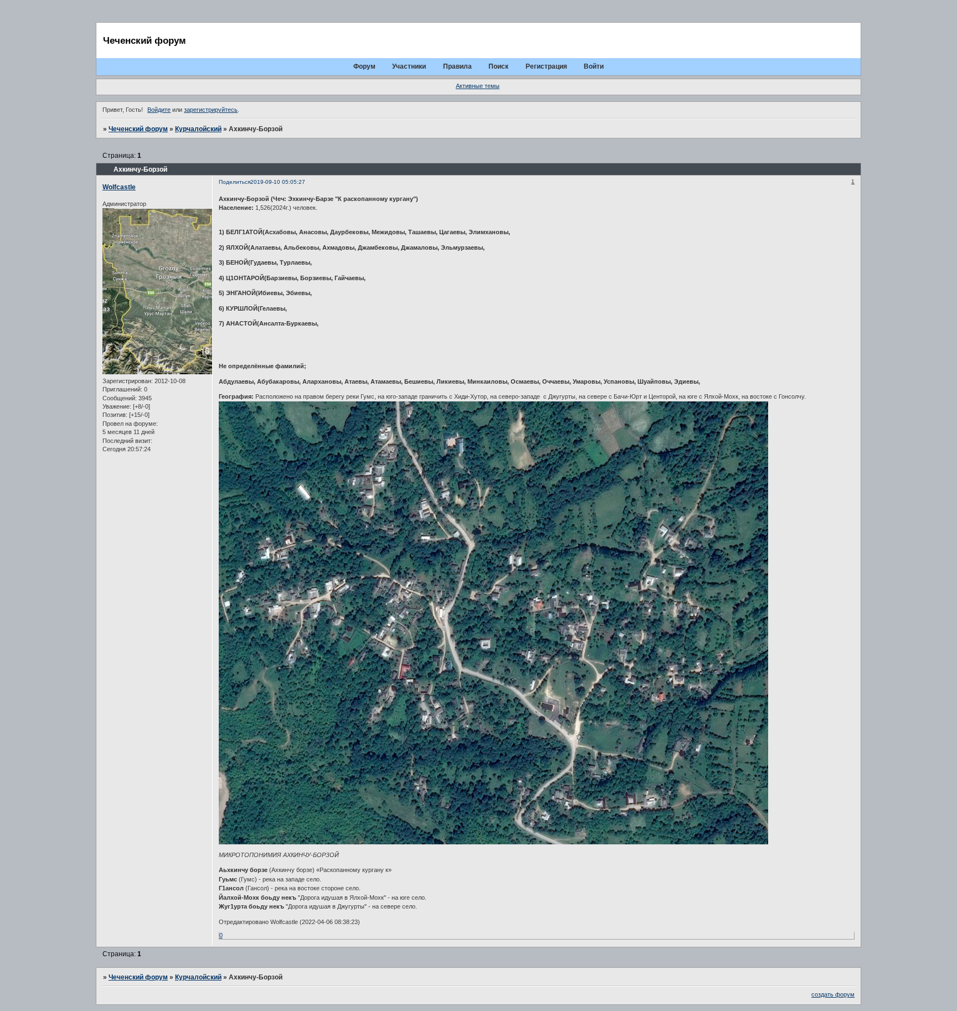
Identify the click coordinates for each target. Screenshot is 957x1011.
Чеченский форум (138, 129)
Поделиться (234, 182)
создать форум (833, 994)
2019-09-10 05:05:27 (277, 182)
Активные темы (478, 85)
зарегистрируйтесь (211, 109)
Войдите (159, 109)
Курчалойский (198, 129)
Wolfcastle (119, 187)
